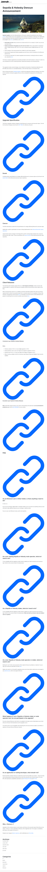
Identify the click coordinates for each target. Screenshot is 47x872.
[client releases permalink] (23, 280)
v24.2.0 (22, 39)
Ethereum (4, 867)
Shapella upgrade (17, 71)
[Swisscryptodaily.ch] (6, 2)
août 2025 (4, 846)
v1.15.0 (4, 36)
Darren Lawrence (15, 833)
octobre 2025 (5, 842)
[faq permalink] (23, 451)
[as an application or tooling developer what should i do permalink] (23, 771)
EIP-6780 (25, 778)
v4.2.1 (11, 39)
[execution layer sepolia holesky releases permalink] (23, 399)
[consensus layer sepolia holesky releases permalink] (23, 339)
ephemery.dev (7, 670)
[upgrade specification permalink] (23, 118)
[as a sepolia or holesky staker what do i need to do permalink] (23, 606)
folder (5, 177)
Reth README (15, 407)
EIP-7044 (29, 778)
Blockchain (4, 862)
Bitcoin (4, 860)
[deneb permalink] (23, 171)
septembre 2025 (6, 844)
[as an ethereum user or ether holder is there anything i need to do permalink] (23, 497)
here (12, 56)
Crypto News (5, 864)
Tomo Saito (31, 833)
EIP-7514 (35, 778)
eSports (4, 865)
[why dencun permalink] (23, 822)
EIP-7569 (21, 124)
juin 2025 (4, 850)
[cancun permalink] (23, 221)
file (28, 235)
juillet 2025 (5, 848)
